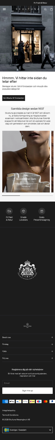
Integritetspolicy (8, 410)
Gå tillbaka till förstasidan (13, 98)
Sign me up (27, 390)
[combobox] (27, 430)
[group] (26, 161)
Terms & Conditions (10, 415)
